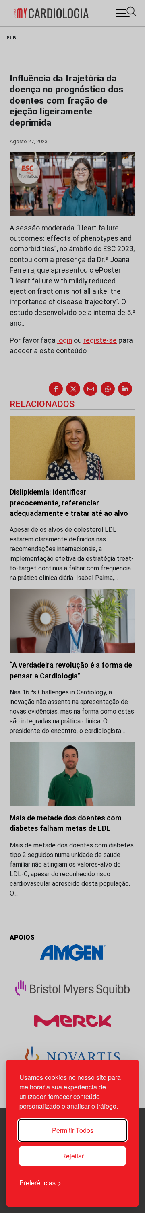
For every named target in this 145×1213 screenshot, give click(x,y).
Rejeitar (72, 1155)
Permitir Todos (72, 1130)
